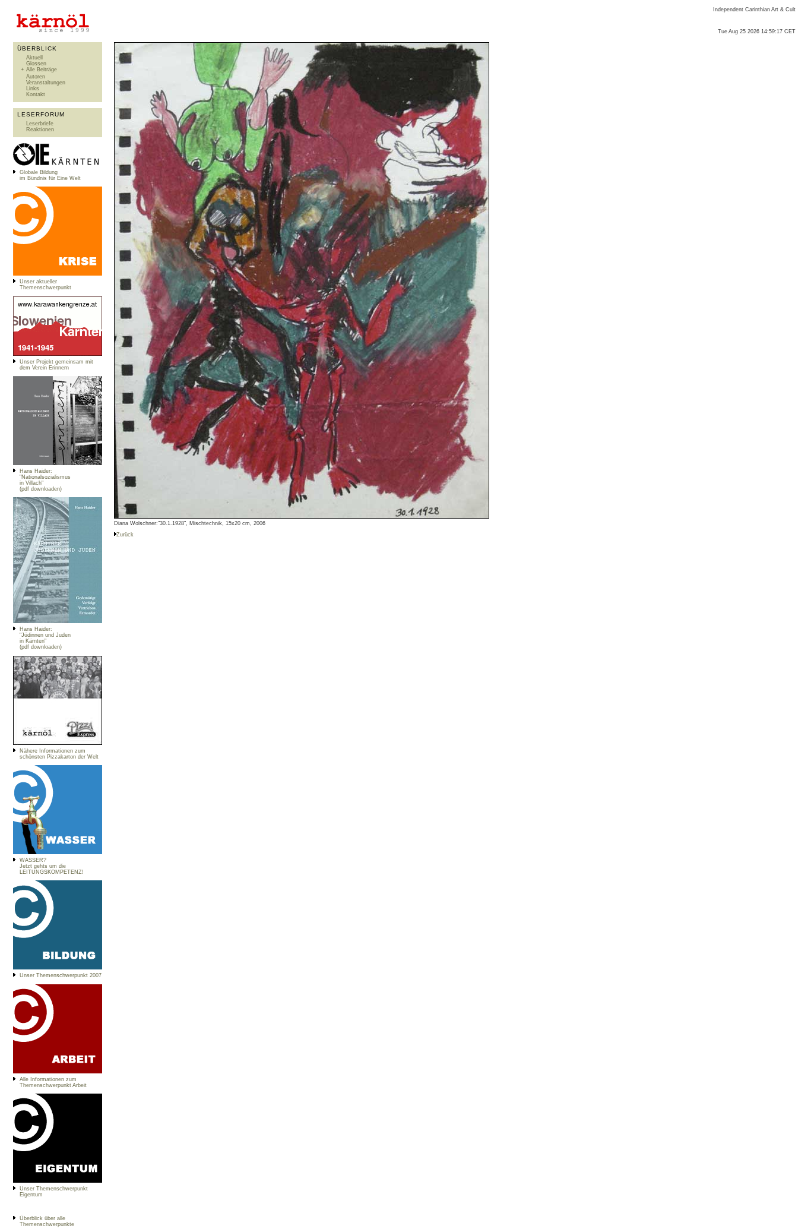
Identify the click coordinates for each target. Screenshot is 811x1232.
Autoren (35, 77)
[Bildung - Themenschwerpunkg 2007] (57, 968)
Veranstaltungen (45, 83)
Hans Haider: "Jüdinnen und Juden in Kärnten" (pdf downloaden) (45, 638)
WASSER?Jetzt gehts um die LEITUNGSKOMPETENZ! (52, 866)
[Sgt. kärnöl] (57, 743)
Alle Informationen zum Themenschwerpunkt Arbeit (53, 1082)
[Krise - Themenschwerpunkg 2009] (57, 274)
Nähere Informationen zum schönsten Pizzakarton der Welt (59, 754)
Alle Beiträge (41, 69)
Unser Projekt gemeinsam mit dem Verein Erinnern (56, 365)
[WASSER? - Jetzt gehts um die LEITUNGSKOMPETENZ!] (57, 852)
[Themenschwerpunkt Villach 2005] (57, 1181)
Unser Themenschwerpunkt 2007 (61, 975)
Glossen (36, 64)
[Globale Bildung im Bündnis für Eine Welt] (57, 165)
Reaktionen (40, 129)
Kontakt (35, 94)
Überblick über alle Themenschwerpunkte (47, 1221)
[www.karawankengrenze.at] (57, 354)
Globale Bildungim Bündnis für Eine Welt (50, 175)
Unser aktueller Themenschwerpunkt (45, 284)
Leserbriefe (39, 124)
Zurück (125, 535)
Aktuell (34, 58)
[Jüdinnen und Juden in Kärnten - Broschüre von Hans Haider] (57, 621)
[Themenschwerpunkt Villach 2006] (57, 1072)
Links (32, 88)
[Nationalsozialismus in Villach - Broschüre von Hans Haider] (57, 463)
